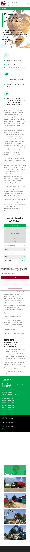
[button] (2, 8)
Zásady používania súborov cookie (15, 288)
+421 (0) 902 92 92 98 (7, 422)
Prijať (15, 277)
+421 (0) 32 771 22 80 (7, 418)
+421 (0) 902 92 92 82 (7, 426)
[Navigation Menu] (28, 3)
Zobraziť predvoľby (15, 284)
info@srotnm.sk (6, 430)
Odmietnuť (15, 281)
